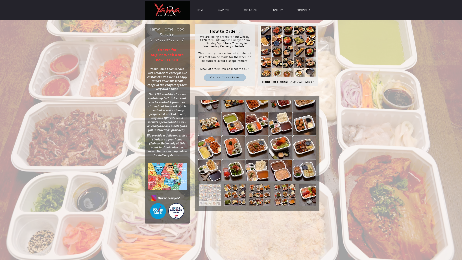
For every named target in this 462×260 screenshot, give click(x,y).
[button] (167, 176)
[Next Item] (310, 140)
